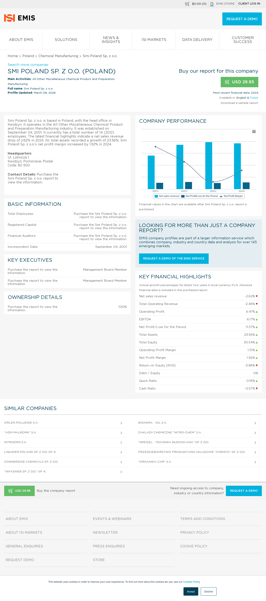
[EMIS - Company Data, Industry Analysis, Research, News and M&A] (20, 20)
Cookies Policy (191, 581)
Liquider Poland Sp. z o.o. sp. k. (30, 452)
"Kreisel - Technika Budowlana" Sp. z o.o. (173, 442)
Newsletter (105, 532)
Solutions (66, 40)
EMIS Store (225, 3)
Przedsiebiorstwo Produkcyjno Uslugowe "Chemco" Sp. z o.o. (191, 452)
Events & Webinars (112, 519)
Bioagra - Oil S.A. (152, 422)
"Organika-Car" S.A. (155, 461)
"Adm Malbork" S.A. (20, 432)
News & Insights (111, 40)
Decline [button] (208, 591)
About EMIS (21, 40)
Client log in (249, 3)
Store (99, 560)
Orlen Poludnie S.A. (21, 422)
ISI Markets (154, 40)
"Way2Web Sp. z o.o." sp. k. (25, 471)
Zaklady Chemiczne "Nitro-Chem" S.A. (170, 432)
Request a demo (244, 490)
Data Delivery (197, 40)
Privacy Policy (194, 532)
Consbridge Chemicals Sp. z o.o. (31, 461)
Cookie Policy (193, 546)
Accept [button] (191, 591)
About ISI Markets (24, 532)
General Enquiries (24, 546)
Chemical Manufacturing (58, 56)
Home (13, 56)
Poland (28, 56)
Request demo (20, 560)
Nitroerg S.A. (15, 442)
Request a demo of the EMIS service (173, 258)
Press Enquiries (109, 546)
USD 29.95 (242, 82)
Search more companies (28, 64)
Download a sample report (239, 103)
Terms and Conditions (202, 519)
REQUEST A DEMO (242, 19)
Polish (254, 97)
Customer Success (243, 40)
